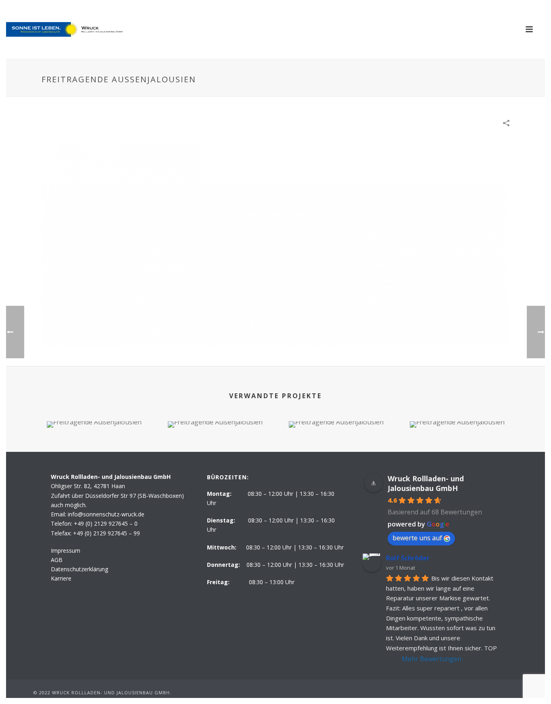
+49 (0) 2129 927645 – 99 (106, 533)
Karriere (61, 578)
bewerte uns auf (417, 537)
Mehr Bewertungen (431, 658)
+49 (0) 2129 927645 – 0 (106, 523)
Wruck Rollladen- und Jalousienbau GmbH (426, 483)
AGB (57, 560)
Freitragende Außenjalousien (94, 406)
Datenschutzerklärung (79, 569)
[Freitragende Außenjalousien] (275, 244)
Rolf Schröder (408, 558)
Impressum (65, 550)
